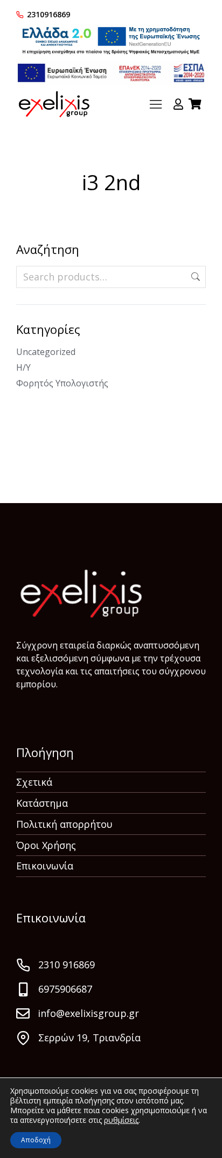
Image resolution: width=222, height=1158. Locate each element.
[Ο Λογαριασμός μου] (178, 104)
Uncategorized (45, 352)
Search (194, 277)
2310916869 (48, 14)
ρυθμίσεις (121, 1120)
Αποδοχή (36, 1139)
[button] (155, 104)
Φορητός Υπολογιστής (62, 383)
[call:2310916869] (20, 14)
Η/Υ (23, 367)
